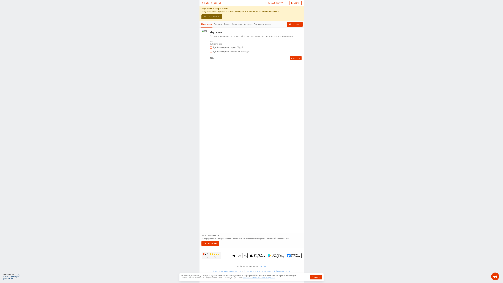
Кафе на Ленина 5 (212, 3)
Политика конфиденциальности (227, 271)
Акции (226, 24)
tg (233, 255)
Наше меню (206, 24)
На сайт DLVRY (210, 243)
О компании (237, 24)
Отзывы (248, 24)
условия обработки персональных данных (259, 278)
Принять (316, 277)
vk (245, 255)
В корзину (295, 58)
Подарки (218, 24)
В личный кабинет (212, 16)
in (239, 255)
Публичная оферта (282, 271)
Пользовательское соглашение (257, 271)
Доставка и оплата (262, 24)
